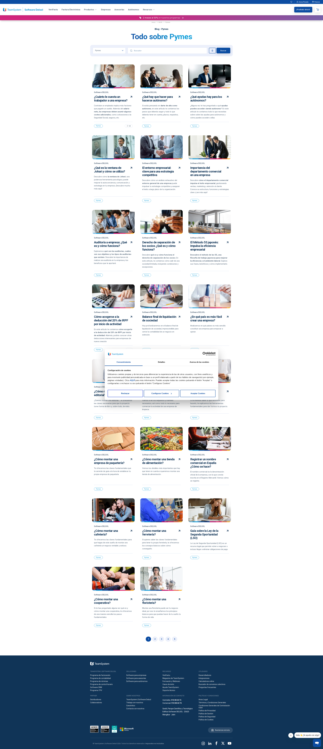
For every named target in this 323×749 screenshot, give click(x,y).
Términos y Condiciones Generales (212, 703)
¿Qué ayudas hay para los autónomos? (206, 98)
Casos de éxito (168, 684)
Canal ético (130, 706)
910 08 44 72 (176, 700)
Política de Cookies (206, 720)
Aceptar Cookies (198, 393)
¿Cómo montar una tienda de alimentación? (158, 461)
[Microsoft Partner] (126, 729)
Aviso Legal (203, 700)
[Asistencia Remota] (291, 2)
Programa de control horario (101, 684)
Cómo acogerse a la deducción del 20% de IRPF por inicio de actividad (111, 320)
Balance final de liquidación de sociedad (159, 318)
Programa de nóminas (99, 681)
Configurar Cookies (160, 393)
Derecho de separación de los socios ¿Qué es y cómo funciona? (159, 246)
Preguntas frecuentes (207, 687)
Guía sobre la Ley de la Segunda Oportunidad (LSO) (204, 534)
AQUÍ (132, 380)
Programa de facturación (100, 675)
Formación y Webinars (171, 681)
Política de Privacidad (207, 711)
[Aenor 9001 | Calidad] (105, 729)
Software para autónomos (136, 681)
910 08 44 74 (176, 703)
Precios (317, 2)
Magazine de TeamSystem (173, 678)
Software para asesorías (136, 678)
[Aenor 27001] (95, 729)
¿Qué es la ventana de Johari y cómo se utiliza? (109, 169)
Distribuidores (95, 700)
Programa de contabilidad (100, 678)
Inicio (153, 22)
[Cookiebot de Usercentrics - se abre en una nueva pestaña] (204, 354)
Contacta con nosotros (135, 709)
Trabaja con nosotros (134, 703)
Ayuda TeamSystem (171, 687)
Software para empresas (136, 675)
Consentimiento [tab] (124, 362)
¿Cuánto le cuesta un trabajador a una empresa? (110, 98)
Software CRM (96, 687)
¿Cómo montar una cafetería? (106, 532)
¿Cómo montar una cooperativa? (106, 601)
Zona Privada (303, 2)
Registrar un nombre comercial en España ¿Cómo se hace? (203, 463)
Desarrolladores (205, 675)
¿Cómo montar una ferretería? (154, 532)
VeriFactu (166, 675)
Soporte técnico (169, 690)
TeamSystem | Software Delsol (138, 700)
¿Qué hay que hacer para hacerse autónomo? (157, 98)
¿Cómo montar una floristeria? (154, 601)
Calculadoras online (206, 681)
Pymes (167, 22)
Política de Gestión (206, 714)
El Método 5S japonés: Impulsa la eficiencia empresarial (204, 246)
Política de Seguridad (207, 717)
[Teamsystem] (99, 664)
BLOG (160, 22)
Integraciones (204, 678)
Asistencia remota (222, 730)
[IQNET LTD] (114, 729)
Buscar (223, 50)
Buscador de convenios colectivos (212, 684)
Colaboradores (96, 703)
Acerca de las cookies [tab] (199, 362)
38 (130, 126)
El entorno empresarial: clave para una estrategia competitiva (158, 171)
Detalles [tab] (161, 362)
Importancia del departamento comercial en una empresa (205, 171)
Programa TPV (96, 690)
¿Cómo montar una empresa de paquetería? (109, 461)
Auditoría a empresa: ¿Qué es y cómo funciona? (110, 244)
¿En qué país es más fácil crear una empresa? (206, 318)
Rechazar (125, 393)
